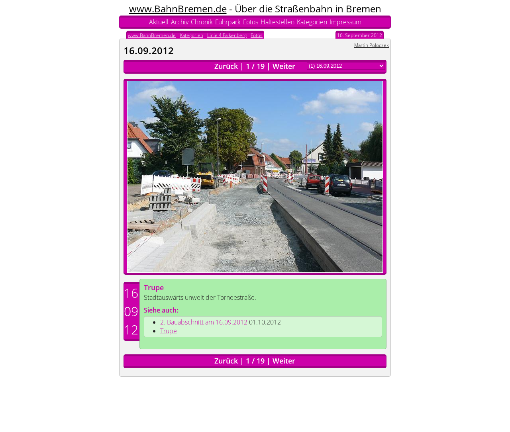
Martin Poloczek (371, 45)
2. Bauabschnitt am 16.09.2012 (203, 322)
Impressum (345, 22)
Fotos (250, 22)
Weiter (284, 66)
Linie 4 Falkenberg (227, 35)
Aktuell (159, 22)
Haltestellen (277, 22)
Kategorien (312, 22)
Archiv (179, 22)
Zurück (226, 66)
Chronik (202, 22)
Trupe (154, 287)
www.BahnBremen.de (178, 8)
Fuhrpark (228, 22)
